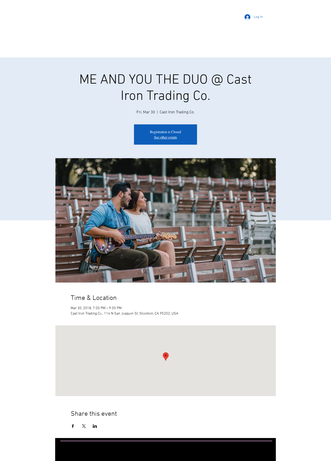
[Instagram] (204, 39)
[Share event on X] (84, 426)
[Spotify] (238, 39)
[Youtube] (215, 39)
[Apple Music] (250, 39)
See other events (165, 137)
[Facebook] (192, 39)
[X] (227, 39)
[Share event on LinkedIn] (95, 426)
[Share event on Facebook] (73, 426)
